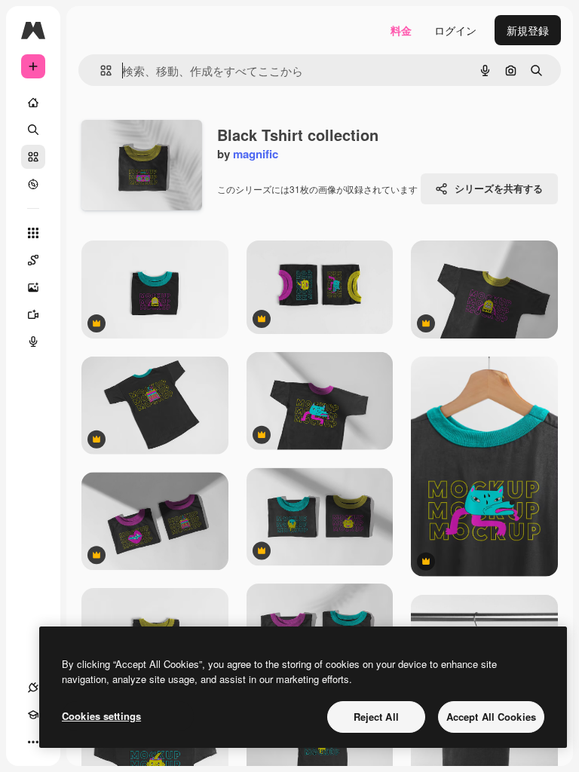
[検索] (33, 130)
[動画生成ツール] (33, 314)
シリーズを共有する (499, 188)
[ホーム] (33, 102)
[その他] (33, 742)
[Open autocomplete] (100, 70)
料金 (401, 30)
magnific (255, 154)
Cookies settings (101, 716)
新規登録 (528, 30)
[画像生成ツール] (33, 287)
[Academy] (33, 715)
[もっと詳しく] (33, 184)
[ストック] (33, 157)
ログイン (455, 30)
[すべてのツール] (33, 233)
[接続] (33, 688)
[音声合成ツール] (33, 341)
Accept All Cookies (491, 716)
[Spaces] (33, 260)
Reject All (376, 716)
